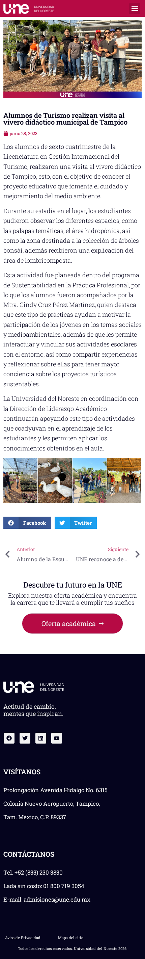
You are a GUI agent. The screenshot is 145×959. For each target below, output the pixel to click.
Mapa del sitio (70, 937)
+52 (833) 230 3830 (38, 872)
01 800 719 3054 (63, 886)
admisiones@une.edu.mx (57, 899)
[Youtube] (56, 738)
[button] (134, 8)
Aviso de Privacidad (22, 937)
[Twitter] (25, 738)
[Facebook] (9, 738)
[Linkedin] (40, 738)
